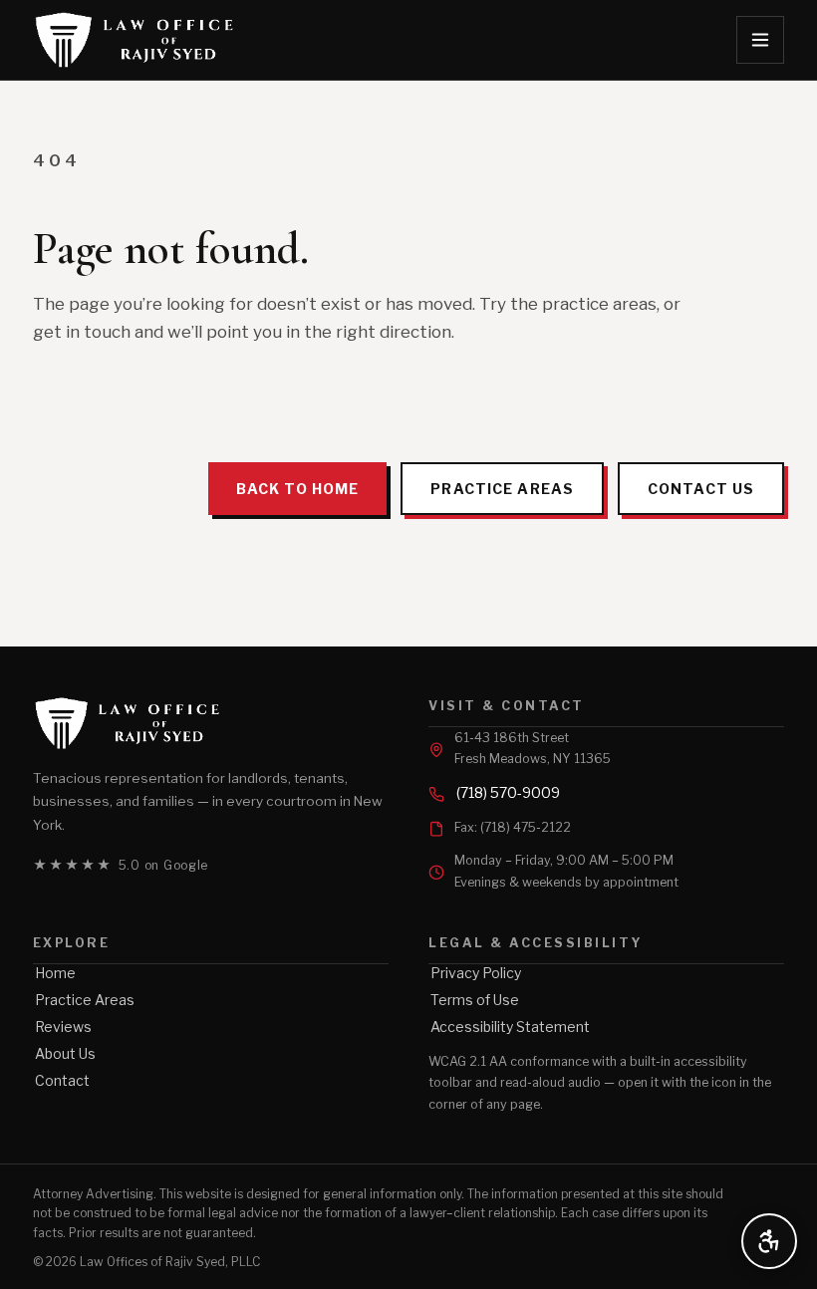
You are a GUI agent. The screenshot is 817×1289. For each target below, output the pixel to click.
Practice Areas (502, 488)
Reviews (63, 1026)
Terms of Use (474, 999)
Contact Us (701, 488)
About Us (65, 1053)
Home (55, 972)
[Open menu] (760, 40)
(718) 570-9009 (508, 792)
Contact (62, 1080)
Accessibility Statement (510, 1026)
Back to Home (297, 488)
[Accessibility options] (769, 1241)
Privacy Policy (475, 972)
